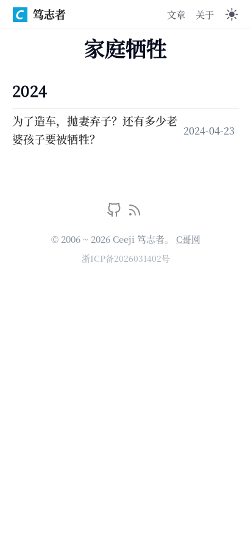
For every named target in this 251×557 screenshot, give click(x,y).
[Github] (115, 212)
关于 (205, 14)
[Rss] (134, 212)
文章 (176, 14)
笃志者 (49, 14)
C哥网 (188, 239)
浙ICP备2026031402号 (126, 258)
